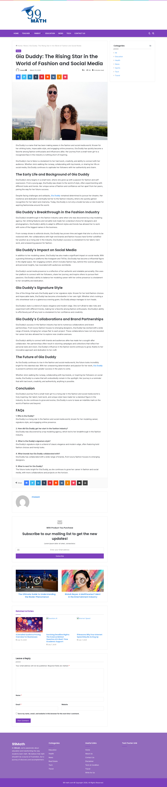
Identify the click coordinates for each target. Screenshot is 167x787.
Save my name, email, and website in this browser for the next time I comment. (48, 714)
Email (18, 704)
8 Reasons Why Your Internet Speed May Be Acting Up (89, 635)
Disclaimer (89, 761)
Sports (117, 68)
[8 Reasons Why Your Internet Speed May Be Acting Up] (90, 624)
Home (16, 33)
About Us (89, 754)
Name (19, 695)
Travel (117, 75)
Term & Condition (92, 765)
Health (117, 60)
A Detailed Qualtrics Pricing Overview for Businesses (28, 635)
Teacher (26, 33)
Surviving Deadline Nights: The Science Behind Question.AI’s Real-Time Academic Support (58, 638)
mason (22, 70)
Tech (69, 33)
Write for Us (90, 773)
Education (50, 33)
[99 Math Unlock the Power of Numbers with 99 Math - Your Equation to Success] (34, 15)
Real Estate (53, 761)
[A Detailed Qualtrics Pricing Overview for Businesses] (29, 624)
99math (17, 748)
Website (64, 704)
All (116, 53)
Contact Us (79, 33)
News (60, 33)
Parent (37, 33)
